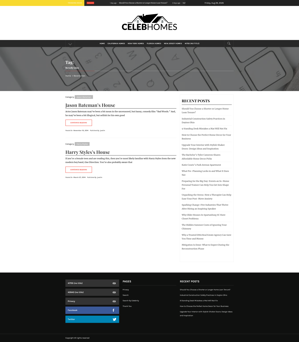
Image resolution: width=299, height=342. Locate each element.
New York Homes (136, 43)
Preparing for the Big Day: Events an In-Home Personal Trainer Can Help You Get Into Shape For (205, 185)
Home (102, 43)
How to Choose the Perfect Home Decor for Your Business (204, 306)
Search (126, 295)
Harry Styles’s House (87, 152)
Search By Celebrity (131, 300)
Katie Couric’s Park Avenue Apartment (201, 165)
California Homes (116, 43)
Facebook (72, 310)
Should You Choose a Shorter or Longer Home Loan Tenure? (121, 3)
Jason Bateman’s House (90, 105)
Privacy (71, 301)
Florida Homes (154, 43)
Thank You (127, 306)
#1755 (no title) (192, 43)
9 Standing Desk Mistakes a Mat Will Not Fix (204, 128)
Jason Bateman (84, 97)
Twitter (71, 319)
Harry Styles (82, 144)
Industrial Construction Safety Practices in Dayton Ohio (182, 3)
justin (102, 130)
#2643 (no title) (76, 292)
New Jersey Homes (173, 43)
